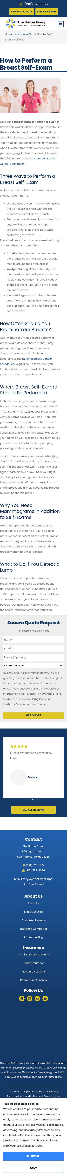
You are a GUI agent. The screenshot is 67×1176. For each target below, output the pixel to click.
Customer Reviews (33, 920)
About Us (33, 903)
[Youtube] (37, 998)
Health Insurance (33, 963)
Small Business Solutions (33, 954)
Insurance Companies (33, 929)
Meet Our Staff (33, 912)
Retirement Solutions (33, 980)
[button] (61, 24)
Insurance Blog (24, 34)
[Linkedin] (29, 998)
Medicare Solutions (33, 971)
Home (9, 34)
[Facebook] (22, 998)
